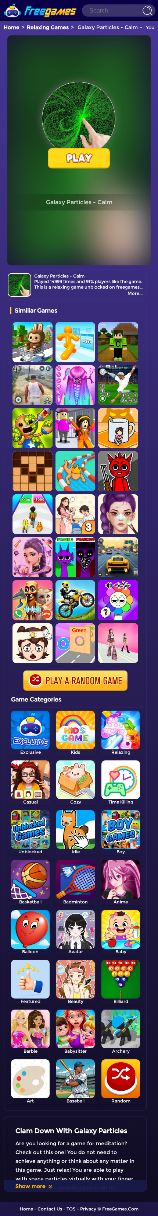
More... (135, 293)
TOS (71, 1209)
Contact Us (49, 1209)
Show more (30, 1186)
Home (11, 27)
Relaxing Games (48, 27)
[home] (40, 3)
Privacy (88, 1209)
